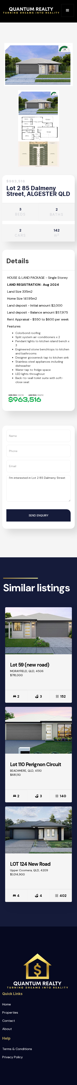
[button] (67, 10)
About (7, 1029)
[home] (31, 10)
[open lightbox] (38, 103)
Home (6, 1004)
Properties (10, 1012)
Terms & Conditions (17, 1049)
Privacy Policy (12, 1057)
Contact (8, 1021)
